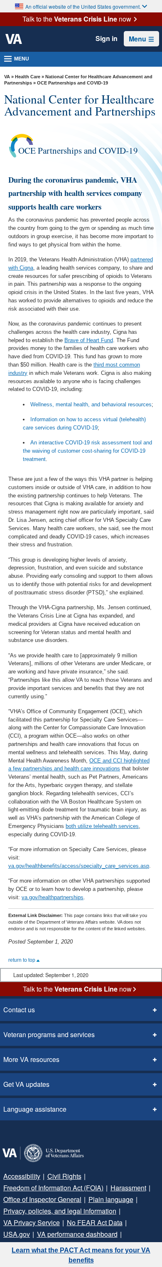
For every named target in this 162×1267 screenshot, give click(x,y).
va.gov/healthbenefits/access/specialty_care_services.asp (78, 866)
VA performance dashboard (77, 1234)
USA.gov (16, 1234)
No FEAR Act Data (95, 1222)
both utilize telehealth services (102, 826)
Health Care (27, 76)
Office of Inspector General (42, 1199)
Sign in (107, 38)
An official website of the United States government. (83, 6)
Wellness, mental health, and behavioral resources (91, 404)
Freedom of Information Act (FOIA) (53, 1187)
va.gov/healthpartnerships (52, 897)
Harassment (128, 1187)
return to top (22, 960)
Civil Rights (64, 1176)
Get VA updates (26, 1084)
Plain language (110, 1199)
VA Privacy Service (31, 1222)
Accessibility (21, 1176)
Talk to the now (76, 19)
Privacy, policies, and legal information (59, 1211)
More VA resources (31, 1059)
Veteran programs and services (49, 1034)
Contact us (19, 1009)
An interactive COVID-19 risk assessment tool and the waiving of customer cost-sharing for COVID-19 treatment (87, 450)
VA (7, 76)
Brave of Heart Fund (88, 340)
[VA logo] (13, 39)
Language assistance (34, 1109)
